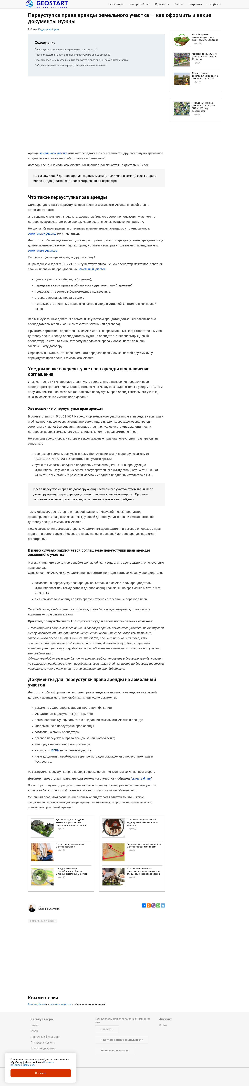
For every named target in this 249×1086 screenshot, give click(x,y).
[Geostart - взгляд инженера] (46, 4)
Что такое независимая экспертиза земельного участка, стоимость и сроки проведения (144, 871)
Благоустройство (139, 4)
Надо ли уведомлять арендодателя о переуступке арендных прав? (72, 54)
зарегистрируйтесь (60, 1004)
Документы (195, 4)
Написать (107, 1029)
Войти (163, 1025)
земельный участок (91, 269)
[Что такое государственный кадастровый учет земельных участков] (113, 828)
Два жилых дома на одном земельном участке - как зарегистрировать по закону (71, 822)
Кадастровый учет (48, 29)
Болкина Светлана (48, 909)
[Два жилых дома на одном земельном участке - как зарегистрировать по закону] (42, 828)
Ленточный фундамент (45, 1036)
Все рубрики (214, 4)
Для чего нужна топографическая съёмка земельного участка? (205, 76)
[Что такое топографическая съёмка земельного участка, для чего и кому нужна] (181, 79)
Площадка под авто (42, 1042)
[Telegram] (163, 905)
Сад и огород (116, 4)
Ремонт (178, 4)
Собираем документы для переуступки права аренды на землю (70, 65)
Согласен (40, 1073)
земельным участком (42, 250)
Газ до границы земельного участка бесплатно (70, 845)
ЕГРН (55, 750)
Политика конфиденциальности (122, 1039)
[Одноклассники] (149, 905)
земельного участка (53, 153)
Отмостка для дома (42, 1048)
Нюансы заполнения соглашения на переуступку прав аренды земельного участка (81, 60)
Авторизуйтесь (36, 1004)
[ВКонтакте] (144, 905)
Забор (34, 1031)
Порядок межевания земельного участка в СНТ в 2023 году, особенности (203, 107)
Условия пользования (115, 1050)
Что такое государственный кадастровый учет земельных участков (142, 822)
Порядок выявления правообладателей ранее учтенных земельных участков (72, 871)
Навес (34, 1025)
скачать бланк (141, 778)
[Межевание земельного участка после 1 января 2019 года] (181, 60)
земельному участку (42, 233)
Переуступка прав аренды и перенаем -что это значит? (66, 49)
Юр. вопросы (161, 4)
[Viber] (153, 905)
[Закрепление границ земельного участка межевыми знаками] (113, 852)
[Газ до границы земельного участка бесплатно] (42, 852)
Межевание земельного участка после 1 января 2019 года (204, 57)
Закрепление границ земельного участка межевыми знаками (144, 845)
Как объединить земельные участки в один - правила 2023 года (205, 37)
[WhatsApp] (158, 905)
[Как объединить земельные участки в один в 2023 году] (181, 40)
